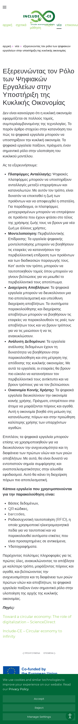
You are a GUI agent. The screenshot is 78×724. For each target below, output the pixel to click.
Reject (39, 707)
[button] (4, 7)
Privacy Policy (18, 689)
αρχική (7, 25)
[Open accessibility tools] (70, 716)
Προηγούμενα (32, 653)
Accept (39, 698)
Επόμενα (49, 653)
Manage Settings (39, 716)
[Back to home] (39, 16)
